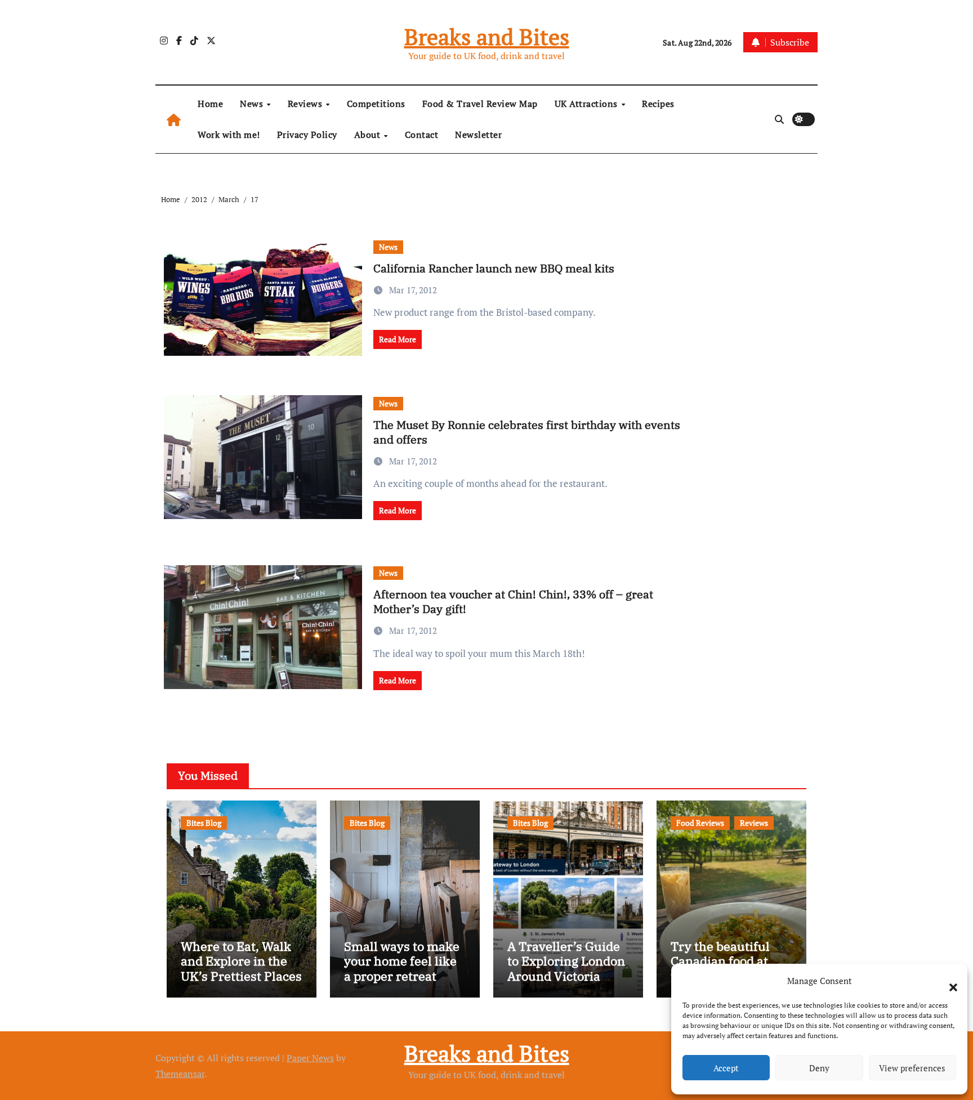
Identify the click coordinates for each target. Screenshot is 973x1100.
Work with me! (229, 134)
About (368, 134)
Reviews (306, 103)
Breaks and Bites (486, 36)
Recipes (658, 103)
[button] (947, 980)
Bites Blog (203, 822)
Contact (422, 134)
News (253, 103)
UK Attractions (588, 103)
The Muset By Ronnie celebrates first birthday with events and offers (526, 432)
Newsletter (478, 134)
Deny (819, 1068)
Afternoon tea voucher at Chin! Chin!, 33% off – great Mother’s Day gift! (513, 601)
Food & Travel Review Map (480, 103)
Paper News (310, 1058)
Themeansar (179, 1073)
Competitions (376, 103)
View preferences (912, 1068)
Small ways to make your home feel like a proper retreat (401, 961)
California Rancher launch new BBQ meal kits (493, 268)
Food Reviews (700, 822)
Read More (397, 339)
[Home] (173, 119)
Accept (726, 1068)
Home (210, 103)
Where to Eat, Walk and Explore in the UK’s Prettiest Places (241, 961)
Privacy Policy (307, 134)
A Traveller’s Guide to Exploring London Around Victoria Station (566, 968)
